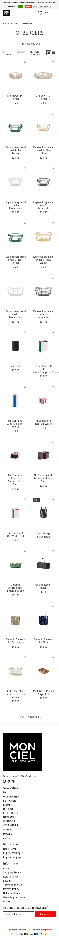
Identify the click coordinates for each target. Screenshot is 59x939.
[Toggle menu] (53, 13)
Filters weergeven (29, 43)
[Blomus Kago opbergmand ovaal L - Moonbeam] (15, 291)
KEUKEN (15, 23)
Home (6, 23)
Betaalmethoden (12, 893)
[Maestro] (36, 934)
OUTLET (7, 829)
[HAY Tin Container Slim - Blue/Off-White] (15, 400)
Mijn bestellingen (13, 853)
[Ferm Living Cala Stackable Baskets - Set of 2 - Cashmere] (15, 671)
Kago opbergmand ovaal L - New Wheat (43, 259)
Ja (20, 6)
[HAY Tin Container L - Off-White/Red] (15, 513)
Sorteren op (21, 53)
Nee (28, 6)
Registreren (10, 848)
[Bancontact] (11, 934)
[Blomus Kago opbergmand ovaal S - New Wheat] (43, 127)
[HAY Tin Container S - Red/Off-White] (43, 400)
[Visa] (31, 934)
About (6, 868)
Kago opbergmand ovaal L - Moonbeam (15, 314)
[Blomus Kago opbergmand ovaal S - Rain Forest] (15, 127)
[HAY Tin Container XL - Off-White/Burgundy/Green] (43, 346)
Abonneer (45, 914)
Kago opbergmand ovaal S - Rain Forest (15, 150)
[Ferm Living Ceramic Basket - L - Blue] (43, 619)
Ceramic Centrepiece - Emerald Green (15, 587)
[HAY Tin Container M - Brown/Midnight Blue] (43, 455)
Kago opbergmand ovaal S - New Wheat (43, 150)
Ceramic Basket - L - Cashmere (15, 641)
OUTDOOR (9, 821)
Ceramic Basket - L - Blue (43, 641)
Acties (6, 901)
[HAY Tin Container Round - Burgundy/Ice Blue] (15, 455)
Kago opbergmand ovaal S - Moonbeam (15, 205)
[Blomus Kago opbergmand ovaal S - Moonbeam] (15, 182)
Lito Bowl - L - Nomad (43, 97)
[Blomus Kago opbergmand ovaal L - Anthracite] (43, 291)
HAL (5, 792)
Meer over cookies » (42, 6)
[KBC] (21, 934)
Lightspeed (48, 930)
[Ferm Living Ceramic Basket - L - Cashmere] (15, 619)
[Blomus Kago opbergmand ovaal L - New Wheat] (43, 236)
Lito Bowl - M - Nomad (15, 97)
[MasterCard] (26, 934)
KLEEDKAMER (11, 813)
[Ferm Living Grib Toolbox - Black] (43, 564)
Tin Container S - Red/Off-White (43, 422)
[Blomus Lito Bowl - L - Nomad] (43, 75)
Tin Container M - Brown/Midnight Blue (43, 478)
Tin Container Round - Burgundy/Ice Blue (15, 480)
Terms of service (12, 884)
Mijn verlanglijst (12, 857)
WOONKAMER (11, 796)
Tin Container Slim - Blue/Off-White (15, 423)
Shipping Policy (12, 872)
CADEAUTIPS (10, 825)
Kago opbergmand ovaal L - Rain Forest (15, 259)
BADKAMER (9, 817)
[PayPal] (41, 934)
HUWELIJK (9, 833)
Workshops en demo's (15, 897)
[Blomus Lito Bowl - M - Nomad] (15, 75)
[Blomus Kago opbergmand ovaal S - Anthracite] (43, 182)
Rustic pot (15, 366)
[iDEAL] (46, 934)
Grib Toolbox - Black (43, 586)
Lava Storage (43, 533)
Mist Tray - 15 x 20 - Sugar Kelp (43, 692)
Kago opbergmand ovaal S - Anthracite (43, 205)
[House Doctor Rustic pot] (15, 346)
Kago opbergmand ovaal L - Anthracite (43, 314)
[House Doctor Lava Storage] (43, 513)
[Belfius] (16, 934)
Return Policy (11, 876)
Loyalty (7, 880)
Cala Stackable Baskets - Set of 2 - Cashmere (15, 694)
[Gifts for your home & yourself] (6, 13)
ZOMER (7, 837)
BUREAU (8, 808)
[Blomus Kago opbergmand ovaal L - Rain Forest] (15, 236)
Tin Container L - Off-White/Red (15, 534)
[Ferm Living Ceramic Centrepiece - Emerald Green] (15, 564)
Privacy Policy (11, 889)
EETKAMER (9, 800)
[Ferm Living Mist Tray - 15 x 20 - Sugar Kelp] (43, 671)
